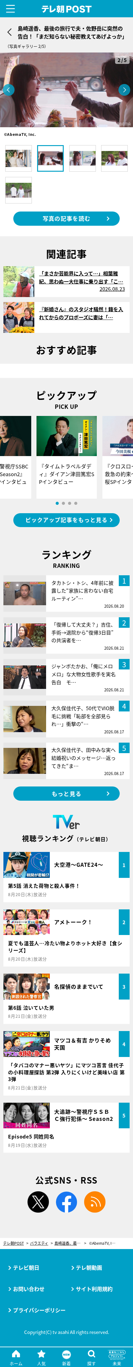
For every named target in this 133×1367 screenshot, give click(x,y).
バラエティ (39, 1243)
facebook (66, 1202)
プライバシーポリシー (39, 1310)
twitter (38, 1202)
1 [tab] (57, 503)
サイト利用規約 (94, 1289)
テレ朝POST (66, 9)
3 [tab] (69, 503)
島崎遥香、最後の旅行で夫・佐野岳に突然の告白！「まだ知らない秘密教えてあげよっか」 (70, 1243)
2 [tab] (63, 503)
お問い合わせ (29, 1289)
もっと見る (66, 794)
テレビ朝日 (26, 1267)
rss (94, 1202)
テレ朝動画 (89, 1267)
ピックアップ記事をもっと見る (66, 520)
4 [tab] (75, 503)
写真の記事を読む (66, 218)
